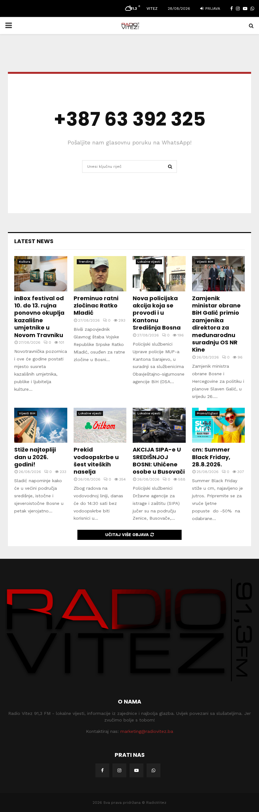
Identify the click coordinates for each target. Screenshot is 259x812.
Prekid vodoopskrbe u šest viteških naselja (96, 461)
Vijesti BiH (205, 261)
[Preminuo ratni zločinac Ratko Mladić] (100, 273)
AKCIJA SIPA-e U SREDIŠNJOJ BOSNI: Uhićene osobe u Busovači (159, 461)
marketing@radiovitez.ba (146, 731)
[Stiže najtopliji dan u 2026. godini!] (40, 425)
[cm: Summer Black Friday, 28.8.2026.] (218, 425)
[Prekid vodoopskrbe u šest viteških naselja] (100, 425)
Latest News (33, 241)
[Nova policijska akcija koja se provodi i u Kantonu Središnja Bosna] (159, 273)
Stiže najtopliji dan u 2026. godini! (35, 457)
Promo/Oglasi (207, 413)
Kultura (24, 261)
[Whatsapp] (153, 770)
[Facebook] (102, 770)
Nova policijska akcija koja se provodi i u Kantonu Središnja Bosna (157, 313)
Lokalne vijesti (148, 261)
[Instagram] (119, 770)
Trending (85, 261)
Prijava (212, 8)
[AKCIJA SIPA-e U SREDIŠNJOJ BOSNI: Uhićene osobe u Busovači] (159, 425)
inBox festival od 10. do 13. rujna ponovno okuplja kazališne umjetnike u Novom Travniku (39, 316)
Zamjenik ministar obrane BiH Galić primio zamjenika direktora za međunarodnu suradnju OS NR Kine (216, 324)
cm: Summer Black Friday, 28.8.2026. (211, 457)
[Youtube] (136, 770)
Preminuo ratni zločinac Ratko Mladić (96, 305)
